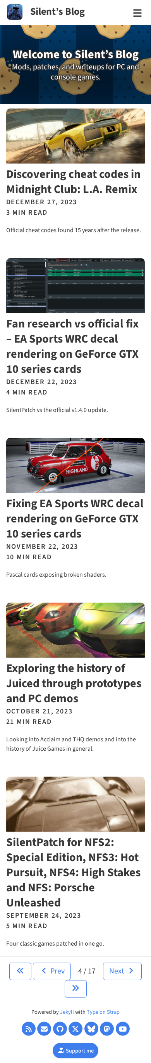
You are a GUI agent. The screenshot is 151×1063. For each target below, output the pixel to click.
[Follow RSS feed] (29, 1029)
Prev (57, 971)
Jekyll (67, 1012)
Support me (79, 1051)
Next (117, 971)
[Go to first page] (20, 971)
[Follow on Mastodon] (107, 1029)
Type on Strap (103, 1012)
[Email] (44, 1029)
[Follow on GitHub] (60, 1029)
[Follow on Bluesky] (91, 1029)
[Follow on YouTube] (123, 1029)
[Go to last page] (76, 989)
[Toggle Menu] (137, 13)
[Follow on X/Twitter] (75, 1029)
